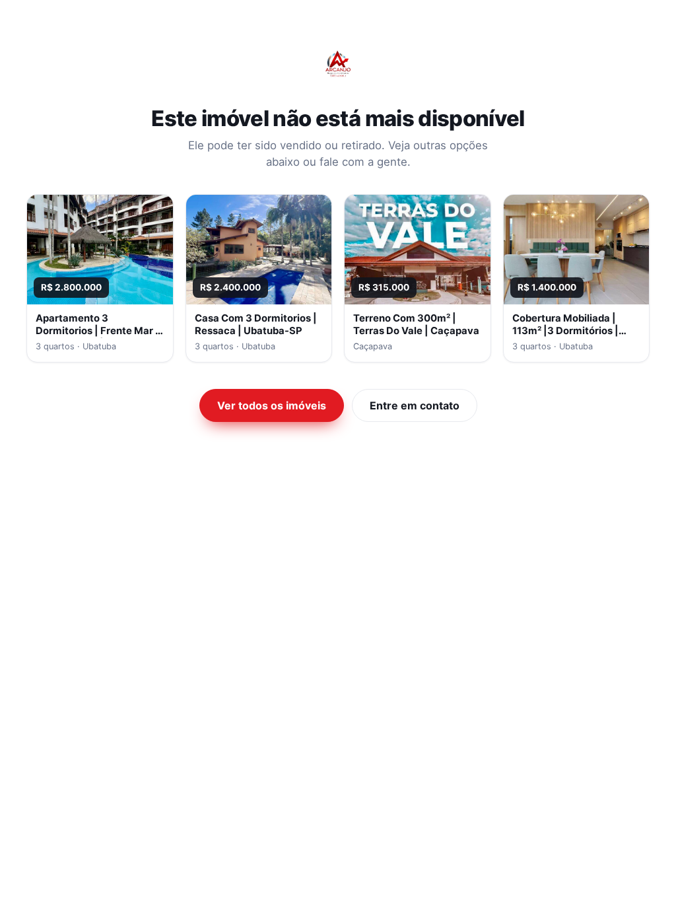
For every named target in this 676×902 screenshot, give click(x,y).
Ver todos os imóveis (271, 405)
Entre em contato (414, 405)
